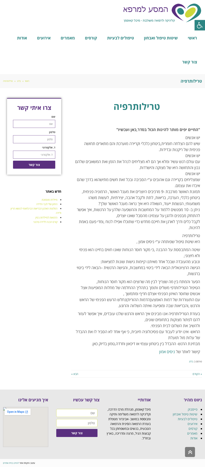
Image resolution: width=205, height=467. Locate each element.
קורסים (193, 428)
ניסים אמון (167, 351)
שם (53, 116)
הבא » (74, 374)
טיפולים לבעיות (187, 419)
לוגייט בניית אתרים (11, 462)
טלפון (52, 132)
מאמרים (192, 433)
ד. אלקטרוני (48, 147)
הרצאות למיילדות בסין (46, 217)
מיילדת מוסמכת (49, 199)
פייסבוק (192, 409)
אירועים (192, 424)
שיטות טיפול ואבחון (185, 414)
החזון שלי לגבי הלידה (46, 204)
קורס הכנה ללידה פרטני (45, 222)
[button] (200, 25)
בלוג (191, 361)
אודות (193, 438)
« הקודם (197, 374)
